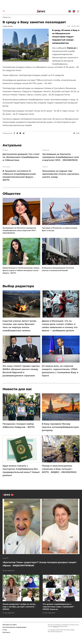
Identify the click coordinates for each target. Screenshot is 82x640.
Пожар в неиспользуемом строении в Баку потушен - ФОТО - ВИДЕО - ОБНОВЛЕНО (59, 468)
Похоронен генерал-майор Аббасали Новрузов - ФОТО (18, 425)
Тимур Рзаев (8, 26)
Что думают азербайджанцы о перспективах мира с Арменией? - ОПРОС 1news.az (59, 606)
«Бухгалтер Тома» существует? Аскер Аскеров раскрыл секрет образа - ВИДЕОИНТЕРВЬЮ (40, 564)
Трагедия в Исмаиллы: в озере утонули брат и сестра (59, 229)
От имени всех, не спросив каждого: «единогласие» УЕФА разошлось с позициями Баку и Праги (60, 371)
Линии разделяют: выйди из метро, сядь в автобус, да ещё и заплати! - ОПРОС (19, 606)
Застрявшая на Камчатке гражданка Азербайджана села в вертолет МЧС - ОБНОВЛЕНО (60, 157)
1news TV (5, 558)
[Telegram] (23, 133)
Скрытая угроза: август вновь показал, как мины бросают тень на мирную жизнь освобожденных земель (19, 326)
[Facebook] (14, 133)
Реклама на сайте (10, 624)
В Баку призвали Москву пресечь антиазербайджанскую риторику (60, 427)
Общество (7, 17)
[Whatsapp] (20, 133)
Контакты (6, 632)
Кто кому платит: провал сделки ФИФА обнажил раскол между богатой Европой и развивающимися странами (21, 371)
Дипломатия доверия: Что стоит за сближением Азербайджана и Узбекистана (21, 157)
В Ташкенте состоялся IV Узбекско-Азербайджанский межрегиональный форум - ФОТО (19, 175)
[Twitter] (17, 133)
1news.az (56, 626)
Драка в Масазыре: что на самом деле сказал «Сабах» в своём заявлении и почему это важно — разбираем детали (60, 326)
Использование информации (14, 627)
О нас (5, 630)
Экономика (6, 166)
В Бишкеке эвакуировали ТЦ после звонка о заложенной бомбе (58, 269)
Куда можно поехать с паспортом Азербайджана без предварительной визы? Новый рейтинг (21, 470)
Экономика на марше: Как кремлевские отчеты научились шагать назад (60, 174)
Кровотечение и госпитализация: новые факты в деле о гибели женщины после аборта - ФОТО (21, 270)
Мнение (5, 150)
